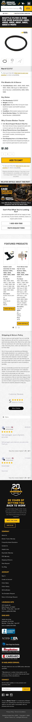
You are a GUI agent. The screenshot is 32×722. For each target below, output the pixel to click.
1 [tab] (13, 327)
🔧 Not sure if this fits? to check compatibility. (14, 74)
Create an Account (7, 579)
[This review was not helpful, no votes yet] (28, 451)
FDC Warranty (5, 556)
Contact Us (5, 546)
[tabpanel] (9, 278)
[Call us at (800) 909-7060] (19, 4)
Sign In (4, 576)
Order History (5, 586)
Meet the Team (12, 520)
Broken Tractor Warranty (8, 539)
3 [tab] (18, 327)
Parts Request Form (16, 228)
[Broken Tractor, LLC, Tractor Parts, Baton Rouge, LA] (8, 632)
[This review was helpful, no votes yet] (25, 451)
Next (28, 286)
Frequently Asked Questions (10, 542)
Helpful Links (5, 549)
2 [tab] (16, 327)
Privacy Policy (10, 712)
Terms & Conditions (20, 712)
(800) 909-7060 (11, 611)
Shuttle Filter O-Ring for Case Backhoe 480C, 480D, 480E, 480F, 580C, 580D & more (22, 13)
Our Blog (10, 525)
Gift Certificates (6, 590)
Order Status (5, 583)
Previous (3, 286)
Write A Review (16, 408)
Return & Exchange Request (9, 597)
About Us (4, 535)
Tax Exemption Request (8, 593)
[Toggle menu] (29, 3)
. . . (11, 13)
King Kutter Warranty (7, 553)
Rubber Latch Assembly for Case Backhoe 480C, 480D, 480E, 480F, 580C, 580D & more (9, 272)
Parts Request (6, 563)
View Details (9, 309)
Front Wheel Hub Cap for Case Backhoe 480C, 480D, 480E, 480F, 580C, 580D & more (23, 272)
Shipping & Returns (7, 560)
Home (6, 13)
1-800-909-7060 (16, 224)
